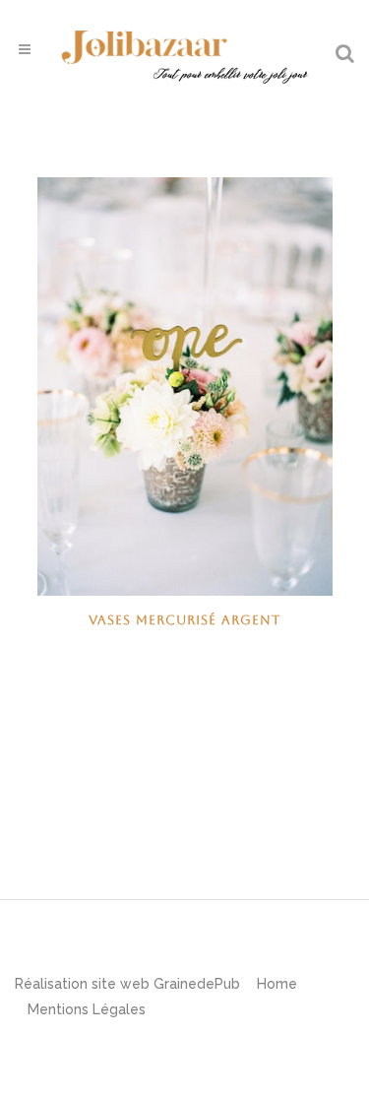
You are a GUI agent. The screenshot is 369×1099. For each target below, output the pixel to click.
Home (277, 984)
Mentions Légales (87, 1009)
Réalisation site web (82, 984)
